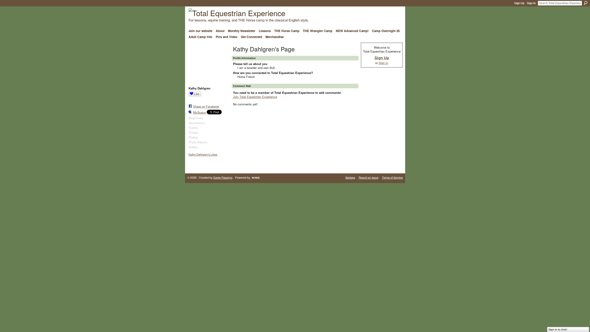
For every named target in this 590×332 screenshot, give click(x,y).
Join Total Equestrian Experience (255, 97)
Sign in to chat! (558, 329)
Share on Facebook (206, 106)
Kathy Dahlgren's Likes (203, 154)
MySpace (199, 112)
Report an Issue (368, 177)
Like (196, 94)
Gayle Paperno (222, 177)
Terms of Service (392, 177)
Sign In (531, 3)
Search (585, 3)
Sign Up (519, 3)
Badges (350, 177)
